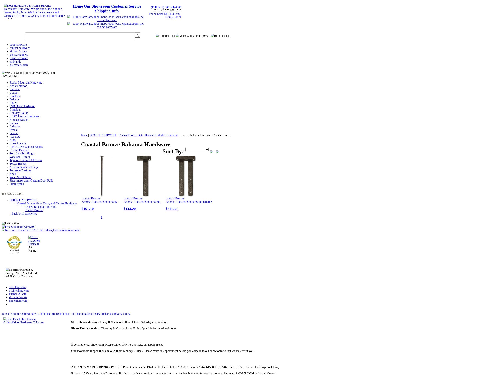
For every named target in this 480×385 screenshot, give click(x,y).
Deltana (14, 99)
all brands (15, 61)
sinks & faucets (19, 54)
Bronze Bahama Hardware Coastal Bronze (40, 208)
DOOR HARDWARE (23, 200)
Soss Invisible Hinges (22, 153)
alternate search (19, 64)
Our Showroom (97, 6)
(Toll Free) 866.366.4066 (166, 7)
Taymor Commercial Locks (26, 160)
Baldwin (15, 89)
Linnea (14, 123)
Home (78, 6)
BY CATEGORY (12, 193)
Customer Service (126, 6)
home (84, 135)
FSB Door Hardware (22, 106)
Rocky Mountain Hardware (26, 82)
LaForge (15, 126)
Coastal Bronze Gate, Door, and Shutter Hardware (47, 203)
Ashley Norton (18, 85)
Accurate (15, 136)
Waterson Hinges (20, 156)
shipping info (48, 313)
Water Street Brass (20, 177)
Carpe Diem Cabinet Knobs (26, 146)
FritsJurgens (17, 183)
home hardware (19, 58)
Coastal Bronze (19, 150)
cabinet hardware (20, 48)
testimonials (63, 313)
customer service (29, 313)
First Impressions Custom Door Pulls (31, 180)
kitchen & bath (18, 51)
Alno (13, 140)
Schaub (14, 133)
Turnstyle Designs (20, 170)
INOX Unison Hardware (24, 116)
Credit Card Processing (14, 251)
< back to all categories (23, 213)
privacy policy (121, 313)
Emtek (13, 102)
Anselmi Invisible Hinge (24, 167)
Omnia (14, 129)
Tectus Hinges (18, 163)
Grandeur (15, 109)
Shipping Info (107, 11)
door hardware (18, 44)
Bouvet (14, 92)
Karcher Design (19, 119)
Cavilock (15, 96)
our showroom (10, 313)
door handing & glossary (85, 313)
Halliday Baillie (19, 113)
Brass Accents (18, 143)
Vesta (13, 173)
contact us (107, 313)
